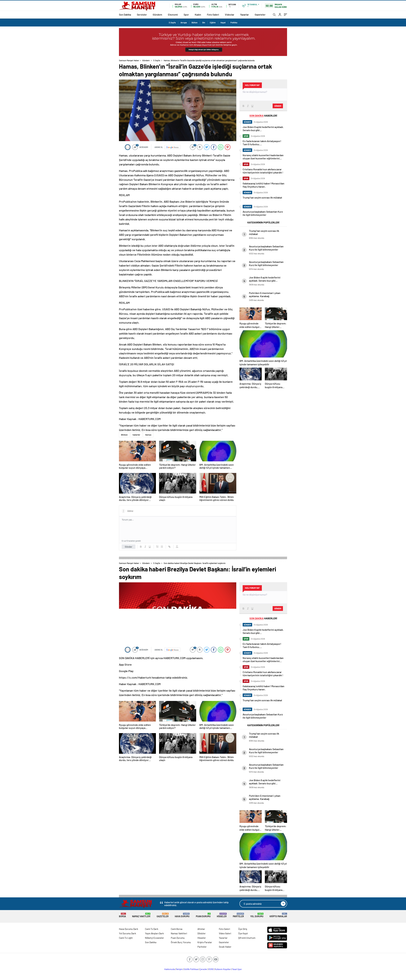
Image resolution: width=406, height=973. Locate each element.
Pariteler (238, 915)
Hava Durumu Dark (128, 928)
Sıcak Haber (225, 946)
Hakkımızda (169, 969)
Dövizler (201, 933)
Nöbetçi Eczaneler (154, 937)
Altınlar (201, 928)
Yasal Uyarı (237, 969)
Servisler (142, 14)
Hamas (148, 434)
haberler (136, 434)
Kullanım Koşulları (223, 969)
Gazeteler (260, 14)
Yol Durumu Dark (127, 933)
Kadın (198, 14)
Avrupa (183, 22)
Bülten (194, 22)
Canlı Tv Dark (151, 928)
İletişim (179, 969)
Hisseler (222, 915)
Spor (186, 14)
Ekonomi (173, 14)
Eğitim (213, 22)
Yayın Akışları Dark (154, 933)
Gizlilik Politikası (191, 969)
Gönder (128, 546)
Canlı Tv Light (126, 937)
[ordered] (157, 547)
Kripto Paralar (278, 915)
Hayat (223, 22)
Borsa (122, 915)
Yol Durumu (256, 915)
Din (203, 22)
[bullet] (162, 547)
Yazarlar (244, 14)
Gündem (157, 14)
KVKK (211, 969)
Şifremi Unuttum (246, 937)
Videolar (229, 14)
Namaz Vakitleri (141, 915)
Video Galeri (225, 933)
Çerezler (203, 969)
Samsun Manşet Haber (129, 60)
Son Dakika (125, 14)
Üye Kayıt (243, 933)
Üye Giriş (242, 928)
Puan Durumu (203, 915)
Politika (233, 22)
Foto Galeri (213, 14)
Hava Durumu (182, 915)
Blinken (124, 434)
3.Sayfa (172, 22)
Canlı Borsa (176, 928)
